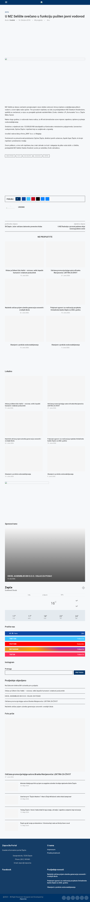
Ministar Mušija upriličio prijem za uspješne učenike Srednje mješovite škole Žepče (48, 783)
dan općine (10, 156)
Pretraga (8, 669)
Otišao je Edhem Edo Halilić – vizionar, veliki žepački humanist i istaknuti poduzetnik (35, 691)
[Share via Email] (47, 199)
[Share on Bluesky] (43, 199)
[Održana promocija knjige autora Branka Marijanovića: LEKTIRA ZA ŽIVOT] (65, 254)
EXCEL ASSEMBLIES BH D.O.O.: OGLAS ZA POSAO (23, 696)
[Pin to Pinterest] (33, 199)
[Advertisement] (45, 39)
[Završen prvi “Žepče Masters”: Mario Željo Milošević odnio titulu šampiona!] (11, 800)
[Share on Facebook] (24, 199)
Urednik (12, 20)
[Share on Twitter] (28, 199)
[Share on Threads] (38, 199)
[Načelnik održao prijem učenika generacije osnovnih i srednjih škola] (24, 292)
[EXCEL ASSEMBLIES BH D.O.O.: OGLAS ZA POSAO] (45, 555)
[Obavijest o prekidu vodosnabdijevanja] (24, 329)
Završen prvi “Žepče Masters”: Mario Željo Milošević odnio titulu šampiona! (45, 796)
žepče (46, 156)
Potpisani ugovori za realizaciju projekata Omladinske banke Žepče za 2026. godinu (65, 440)
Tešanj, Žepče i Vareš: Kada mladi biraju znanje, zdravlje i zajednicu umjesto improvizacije (50, 810)
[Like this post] (18, 199)
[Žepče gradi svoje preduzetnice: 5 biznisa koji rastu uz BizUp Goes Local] (11, 826)
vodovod (38, 156)
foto (19, 156)
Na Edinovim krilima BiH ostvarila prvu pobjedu (21, 686)
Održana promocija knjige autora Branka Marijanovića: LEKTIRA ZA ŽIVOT (31, 701)
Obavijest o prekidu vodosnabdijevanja (24, 345)
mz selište (27, 156)
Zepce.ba (23, 899)
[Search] (84, 2)
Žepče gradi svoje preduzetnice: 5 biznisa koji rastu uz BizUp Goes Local (45, 823)
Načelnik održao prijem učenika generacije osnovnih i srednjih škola (29, 707)
